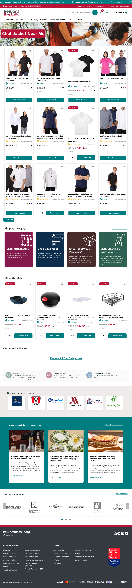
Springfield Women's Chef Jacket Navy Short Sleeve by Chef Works (50, 137)
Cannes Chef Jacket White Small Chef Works (81, 140)
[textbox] (81, 12)
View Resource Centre (114, 425)
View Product (19, 100)
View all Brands (122, 494)
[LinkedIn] (119, 534)
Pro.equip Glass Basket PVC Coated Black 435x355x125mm (80, 316)
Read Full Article (17, 475)
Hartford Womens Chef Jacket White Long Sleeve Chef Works (18, 195)
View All (10, 219)
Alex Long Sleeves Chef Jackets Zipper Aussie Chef (18, 137)
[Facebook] (127, 534)
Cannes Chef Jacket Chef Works (80, 81)
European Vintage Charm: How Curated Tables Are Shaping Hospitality (64, 458)
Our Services (22, 20)
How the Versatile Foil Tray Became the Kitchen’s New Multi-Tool (102, 458)
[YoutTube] (115, 534)
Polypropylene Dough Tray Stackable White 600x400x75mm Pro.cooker (50, 317)
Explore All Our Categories (66, 358)
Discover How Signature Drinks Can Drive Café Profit (25, 457)
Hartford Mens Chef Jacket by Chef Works (111, 137)
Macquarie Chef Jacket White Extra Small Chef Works (48, 195)
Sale (71, 20)
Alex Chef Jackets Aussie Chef (111, 78)
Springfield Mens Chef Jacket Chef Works (48, 79)
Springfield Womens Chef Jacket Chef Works (18, 79)
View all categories (119, 229)
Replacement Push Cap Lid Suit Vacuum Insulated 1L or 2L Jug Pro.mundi (17, 317)
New (80, 20)
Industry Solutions (39, 20)
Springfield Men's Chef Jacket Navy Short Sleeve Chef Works (80, 195)
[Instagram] (123, 534)
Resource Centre (58, 20)
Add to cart (86, 158)
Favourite (30, 52)
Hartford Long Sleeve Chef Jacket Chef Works (113, 195)
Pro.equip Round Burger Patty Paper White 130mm (110, 316)
